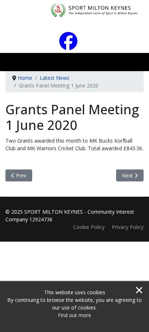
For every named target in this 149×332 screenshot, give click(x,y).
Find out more (74, 315)
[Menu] (137, 64)
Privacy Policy (128, 227)
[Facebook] (74, 45)
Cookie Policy (89, 227)
